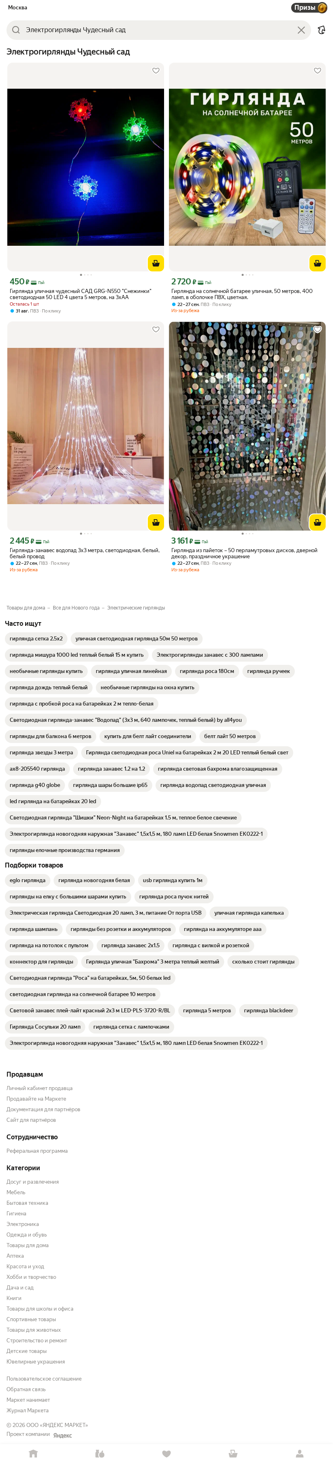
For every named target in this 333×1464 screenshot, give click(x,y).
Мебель (15, 1192)
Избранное (166, 1454)
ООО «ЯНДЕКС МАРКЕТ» (57, 1425)
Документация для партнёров (43, 1109)
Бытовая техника (27, 1203)
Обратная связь (25, 1389)
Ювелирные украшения (35, 1362)
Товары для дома (27, 1245)
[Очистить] (301, 30)
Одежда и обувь (26, 1235)
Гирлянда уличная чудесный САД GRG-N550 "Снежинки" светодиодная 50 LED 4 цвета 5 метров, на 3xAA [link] (80, 294)
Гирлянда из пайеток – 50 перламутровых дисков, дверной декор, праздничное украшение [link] (244, 553)
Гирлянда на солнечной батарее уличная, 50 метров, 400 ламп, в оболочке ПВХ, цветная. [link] (242, 294)
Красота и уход (25, 1266)
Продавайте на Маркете (36, 1099)
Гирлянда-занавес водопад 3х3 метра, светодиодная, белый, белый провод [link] (85, 553)
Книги (14, 1298)
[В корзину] (156, 263)
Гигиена (16, 1214)
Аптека (15, 1256)
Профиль (299, 1454)
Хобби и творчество (31, 1277)
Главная (33, 1454)
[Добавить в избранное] (156, 71)
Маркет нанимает (28, 1400)
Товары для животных (33, 1330)
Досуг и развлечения (32, 1182)
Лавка (100, 1454)
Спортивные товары (31, 1319)
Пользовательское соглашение (44, 1379)
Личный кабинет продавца (39, 1088)
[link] (36, 638)
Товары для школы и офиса (40, 1309)
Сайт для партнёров (31, 1120)
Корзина (233, 1454)
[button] (322, 30)
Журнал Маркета (27, 1410)
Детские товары (26, 1351)
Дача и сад (20, 1288)
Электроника (22, 1224)
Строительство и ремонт (36, 1340)
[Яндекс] (62, 1435)
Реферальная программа (37, 1151)
